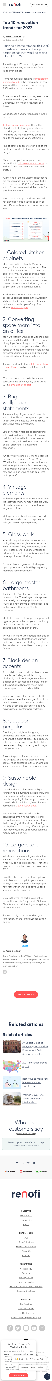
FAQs (26, 1238)
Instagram (42, 1328)
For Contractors (26, 1313)
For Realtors (26, 1304)
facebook (10, 1328)
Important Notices (26, 1291)
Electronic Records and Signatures (26, 1286)
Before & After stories (26, 1247)
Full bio (25, 946)
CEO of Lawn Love (26, 806)
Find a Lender (26, 995)
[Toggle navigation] (4, 4)
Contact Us (26, 1220)
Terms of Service (26, 1282)
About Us (26, 1251)
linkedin (26, 1328)
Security (26, 1273)
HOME (5, 12)
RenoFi (15, 5)
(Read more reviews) (26, 1134)
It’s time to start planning (16, 125)
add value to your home (31, 163)
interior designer (19, 307)
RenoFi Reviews (26, 1242)
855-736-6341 (26, 1216)
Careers (26, 1256)
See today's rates (39, 5)
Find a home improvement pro (26, 1317)
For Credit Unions (26, 1309)
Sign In (26, 1225)
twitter (18, 1328)
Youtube (34, 1328)
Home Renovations (16, 12)
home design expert (20, 385)
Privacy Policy (26, 1278)
